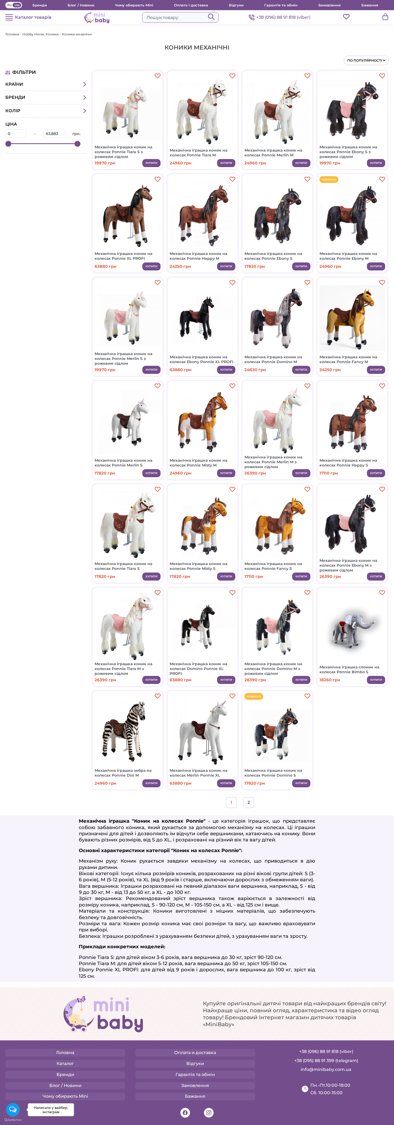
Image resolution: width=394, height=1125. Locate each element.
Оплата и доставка (195, 1052)
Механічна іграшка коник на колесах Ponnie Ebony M (348, 256)
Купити (151, 163)
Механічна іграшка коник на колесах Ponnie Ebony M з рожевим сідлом (348, 565)
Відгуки (236, 5)
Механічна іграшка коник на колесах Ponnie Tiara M (198, 152)
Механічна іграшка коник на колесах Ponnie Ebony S (273, 256)
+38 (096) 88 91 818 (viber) (283, 17)
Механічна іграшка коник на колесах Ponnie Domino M (273, 359)
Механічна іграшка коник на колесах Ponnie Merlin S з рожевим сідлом (123, 358)
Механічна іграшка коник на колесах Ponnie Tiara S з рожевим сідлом (123, 152)
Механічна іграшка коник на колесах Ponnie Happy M (198, 256)
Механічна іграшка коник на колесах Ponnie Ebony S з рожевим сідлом (348, 152)
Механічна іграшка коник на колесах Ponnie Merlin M (273, 152)
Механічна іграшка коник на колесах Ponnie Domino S (273, 773)
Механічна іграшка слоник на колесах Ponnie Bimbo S (349, 669)
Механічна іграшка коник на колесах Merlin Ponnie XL (198, 773)
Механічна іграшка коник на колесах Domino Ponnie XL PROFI (198, 668)
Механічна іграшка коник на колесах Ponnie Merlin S (123, 463)
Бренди (39, 5)
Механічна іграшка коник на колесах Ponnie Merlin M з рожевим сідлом (273, 462)
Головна (12, 34)
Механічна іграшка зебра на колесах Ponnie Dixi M (123, 773)
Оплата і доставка (191, 5)
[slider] (8, 144)
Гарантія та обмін (281, 5)
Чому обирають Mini (134, 5)
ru (9, 5)
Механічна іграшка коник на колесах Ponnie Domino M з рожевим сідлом (273, 668)
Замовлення (329, 5)
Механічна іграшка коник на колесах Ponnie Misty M (198, 463)
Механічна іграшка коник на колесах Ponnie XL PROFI (123, 256)
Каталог (65, 1063)
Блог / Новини (81, 5)
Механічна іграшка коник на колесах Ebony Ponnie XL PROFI (201, 359)
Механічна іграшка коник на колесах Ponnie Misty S (198, 566)
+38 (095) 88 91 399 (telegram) (326, 1060)
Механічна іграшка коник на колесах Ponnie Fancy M (348, 359)
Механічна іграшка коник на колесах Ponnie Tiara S (123, 566)
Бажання (369, 5)
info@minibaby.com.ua (326, 1069)
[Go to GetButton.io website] (12, 1119)
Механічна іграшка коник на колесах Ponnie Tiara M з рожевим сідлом (123, 668)
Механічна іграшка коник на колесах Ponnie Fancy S (273, 566)
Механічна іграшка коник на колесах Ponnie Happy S (348, 463)
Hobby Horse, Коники (40, 34)
